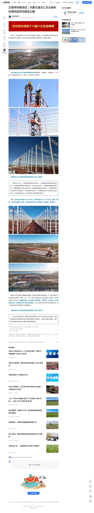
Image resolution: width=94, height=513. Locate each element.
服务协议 (22, 502)
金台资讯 (11, 369)
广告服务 (35, 502)
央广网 (10, 428)
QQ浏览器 (49, 502)
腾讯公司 (31, 508)
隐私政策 (26, 502)
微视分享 (11, 393)
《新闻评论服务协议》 (28, 457)
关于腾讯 (10, 502)
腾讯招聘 (40, 502)
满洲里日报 (11, 357)
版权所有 (35, 508)
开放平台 (31, 502)
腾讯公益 (44, 502)
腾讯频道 (53, 502)
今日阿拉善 (11, 416)
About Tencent (16, 502)
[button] (81, 13)
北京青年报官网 (12, 381)
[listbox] (33, 400)
